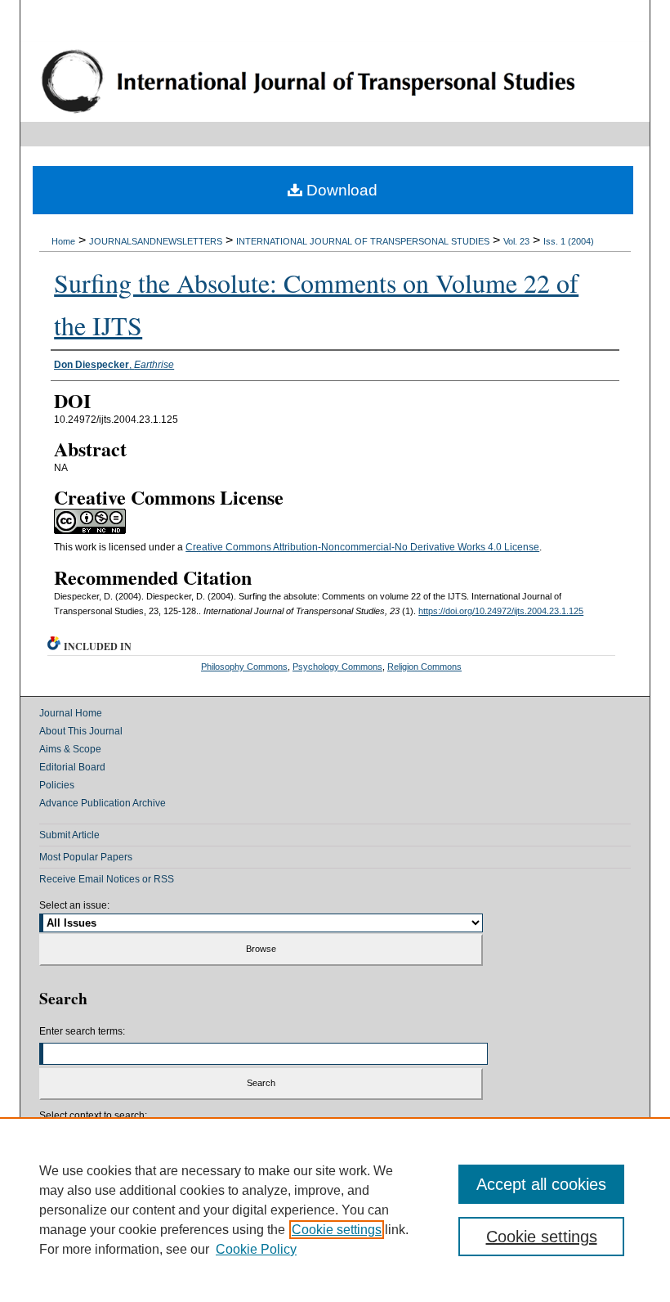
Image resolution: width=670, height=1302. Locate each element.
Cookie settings (337, 1230)
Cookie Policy (256, 1249)
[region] (335, 1209)
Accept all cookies (541, 1184)
